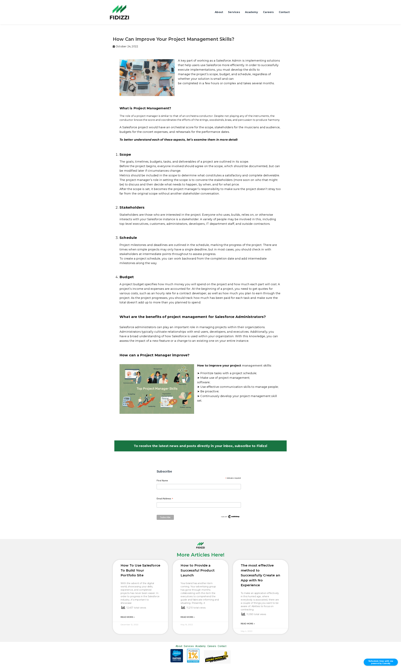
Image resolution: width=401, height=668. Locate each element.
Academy (251, 12)
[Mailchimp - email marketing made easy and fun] (230, 516)
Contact (284, 12)
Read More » (128, 617)
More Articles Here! (200, 555)
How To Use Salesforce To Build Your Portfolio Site (140, 570)
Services (234, 12)
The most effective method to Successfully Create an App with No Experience (260, 575)
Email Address (165, 499)
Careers (268, 12)
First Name (162, 480)
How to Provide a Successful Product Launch (198, 570)
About (219, 12)
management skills (256, 365)
